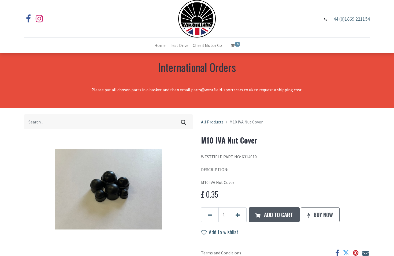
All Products (212, 122)
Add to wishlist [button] (223, 232)
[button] (274, 214)
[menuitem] (160, 45)
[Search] (183, 121)
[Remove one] (210, 214)
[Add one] (238, 214)
